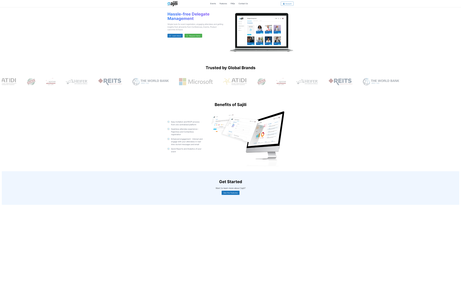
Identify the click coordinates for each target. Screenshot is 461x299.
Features (223, 3)
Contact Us (243, 3)
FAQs (233, 3)
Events (213, 3)
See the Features (230, 193)
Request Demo (194, 36)
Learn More (176, 36)
